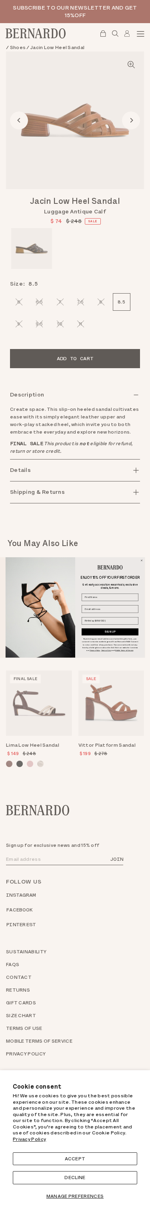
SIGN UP (109, 631)
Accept (75, 1159)
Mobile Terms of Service (124, 650)
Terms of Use (106, 650)
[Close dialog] (141, 560)
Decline (74, 1177)
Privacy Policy (29, 1139)
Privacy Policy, (94, 650)
